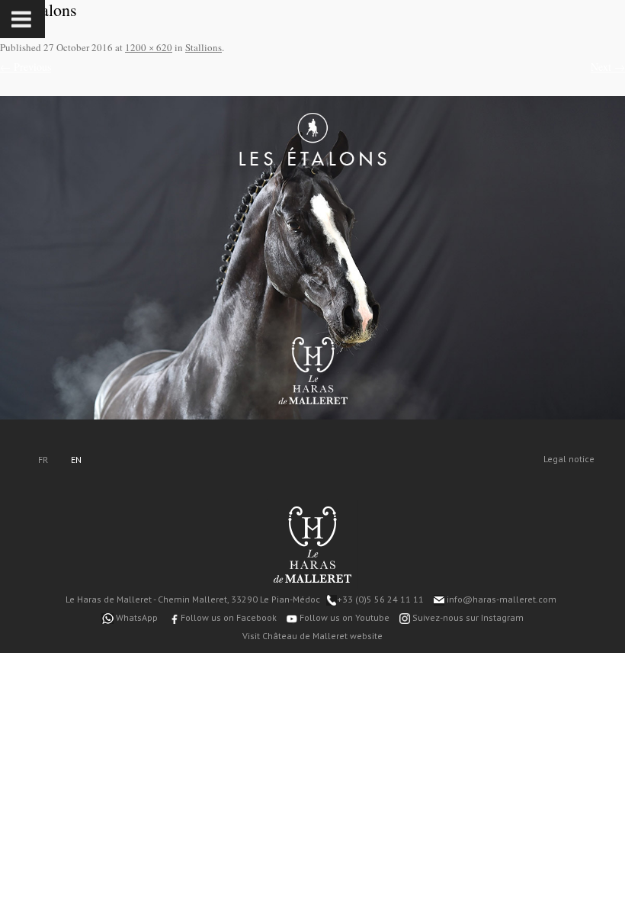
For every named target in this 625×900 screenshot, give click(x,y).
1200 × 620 (148, 47)
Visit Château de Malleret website (312, 635)
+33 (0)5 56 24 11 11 (380, 599)
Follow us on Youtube (343, 617)
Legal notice (569, 458)
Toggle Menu (22, 19)
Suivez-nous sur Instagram (467, 617)
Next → (608, 66)
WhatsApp (136, 617)
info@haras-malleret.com (500, 599)
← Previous (25, 66)
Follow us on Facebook (227, 617)
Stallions (203, 47)
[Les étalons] (312, 257)
